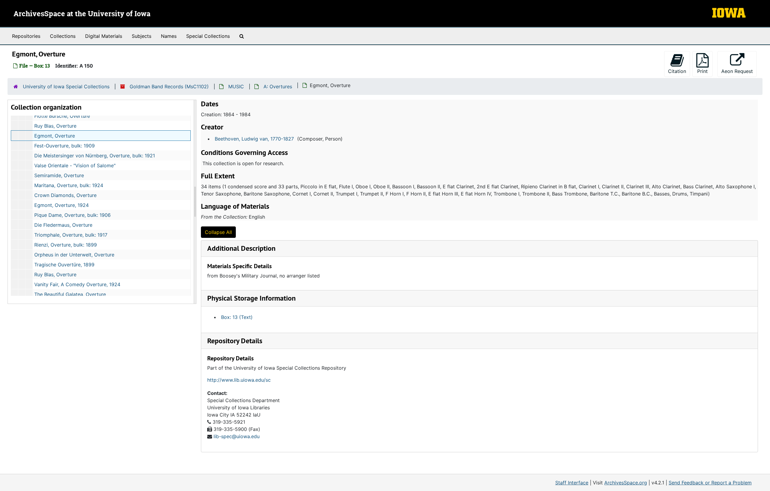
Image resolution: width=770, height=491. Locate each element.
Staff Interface (571, 483)
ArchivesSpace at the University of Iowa (82, 14)
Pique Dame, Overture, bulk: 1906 (72, 215)
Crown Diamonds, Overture (65, 195)
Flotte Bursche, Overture (62, 116)
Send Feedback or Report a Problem (710, 483)
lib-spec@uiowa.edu (237, 436)
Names (169, 36)
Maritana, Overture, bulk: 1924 (68, 185)
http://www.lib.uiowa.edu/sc (239, 380)
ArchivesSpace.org (625, 483)
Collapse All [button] (218, 232)
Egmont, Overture (54, 136)
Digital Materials (103, 36)
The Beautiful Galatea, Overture (70, 294)
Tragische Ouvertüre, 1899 (64, 265)
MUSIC (236, 86)
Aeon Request (739, 71)
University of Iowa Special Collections (66, 86)
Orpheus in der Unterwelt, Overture (74, 255)
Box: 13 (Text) (237, 317)
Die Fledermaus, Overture (63, 225)
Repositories (26, 36)
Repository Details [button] (234, 340)
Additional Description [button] (241, 248)
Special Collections (208, 36)
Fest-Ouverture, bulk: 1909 (64, 146)
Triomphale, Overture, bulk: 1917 (70, 235)
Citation (677, 71)
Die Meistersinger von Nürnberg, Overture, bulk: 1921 (94, 156)
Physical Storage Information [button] (251, 298)
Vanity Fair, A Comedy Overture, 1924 (77, 284)
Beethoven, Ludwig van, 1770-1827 (254, 139)
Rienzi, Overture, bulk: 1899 (65, 245)
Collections (62, 36)
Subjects (141, 36)
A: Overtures (277, 86)
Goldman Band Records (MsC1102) (169, 86)
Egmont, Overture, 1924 (61, 205)
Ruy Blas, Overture (55, 126)
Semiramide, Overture (59, 175)
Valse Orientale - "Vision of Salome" (75, 165)
